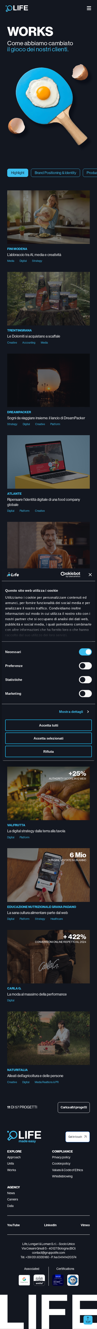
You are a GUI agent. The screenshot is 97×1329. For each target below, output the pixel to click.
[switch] (85, 665)
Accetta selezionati (48, 738)
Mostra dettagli (71, 712)
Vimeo (85, 1225)
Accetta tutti (48, 725)
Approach (14, 1157)
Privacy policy (61, 1157)
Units (10, 1163)
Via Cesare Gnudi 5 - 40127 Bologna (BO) (49, 1248)
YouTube (13, 1225)
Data (10, 1206)
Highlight (17, 173)
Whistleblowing (62, 1176)
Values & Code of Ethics (67, 1170)
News (11, 1193)
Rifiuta (48, 751)
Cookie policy (61, 1163)
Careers (12, 1199)
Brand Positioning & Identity (55, 173)
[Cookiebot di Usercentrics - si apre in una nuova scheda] (61, 575)
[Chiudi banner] (90, 574)
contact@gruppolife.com (48, 1252)
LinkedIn (50, 1225)
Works (11, 1170)
